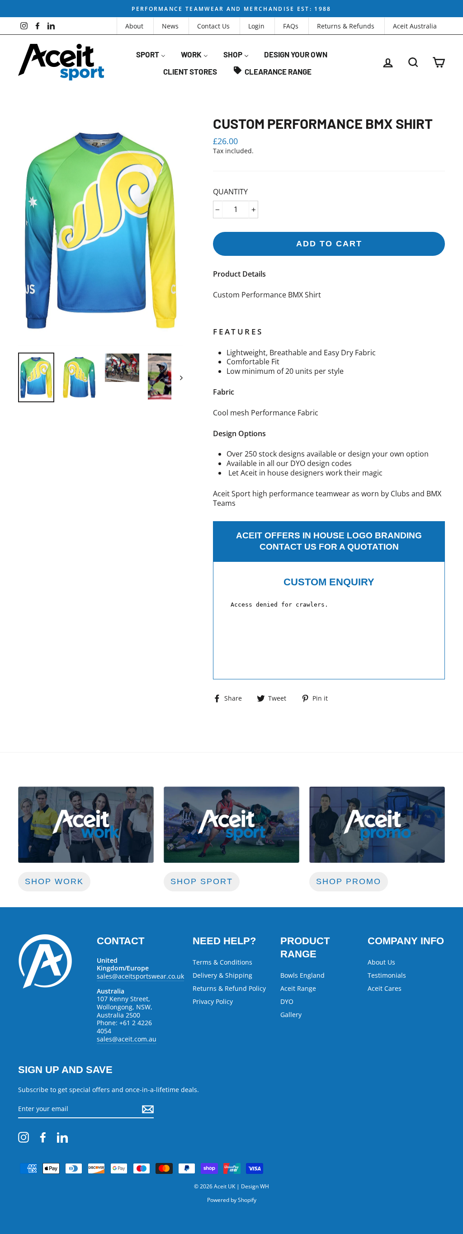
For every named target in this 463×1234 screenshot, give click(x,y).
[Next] (177, 377)
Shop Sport (201, 881)
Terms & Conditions (222, 962)
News (170, 26)
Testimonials (387, 975)
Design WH (255, 1186)
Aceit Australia (415, 26)
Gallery (291, 1014)
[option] (231, 9)
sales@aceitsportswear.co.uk (140, 976)
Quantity (230, 192)
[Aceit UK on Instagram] (23, 1137)
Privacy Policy (213, 1001)
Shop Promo (348, 881)
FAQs (290, 26)
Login (256, 26)
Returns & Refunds (345, 26)
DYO (286, 1001)
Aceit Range (298, 988)
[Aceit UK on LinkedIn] (62, 1137)
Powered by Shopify (231, 1200)
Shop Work (54, 881)
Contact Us (213, 26)
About (134, 26)
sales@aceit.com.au (126, 1039)
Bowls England (302, 975)
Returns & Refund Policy (229, 988)
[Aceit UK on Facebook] (43, 1137)
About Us (381, 962)
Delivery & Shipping (222, 975)
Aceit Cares (385, 988)
